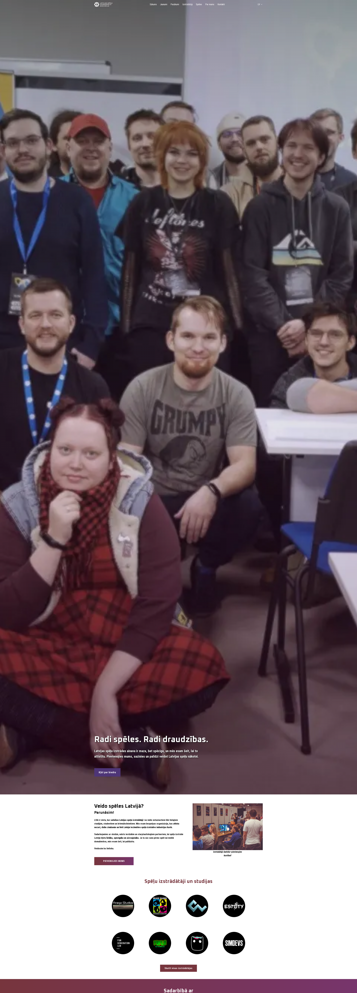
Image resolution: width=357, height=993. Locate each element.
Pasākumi (175, 4)
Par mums (209, 4)
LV (259, 4)
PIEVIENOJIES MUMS (114, 861)
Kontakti (221, 4)
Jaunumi (163, 4)
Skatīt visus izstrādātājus (178, 968)
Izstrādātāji (187, 4)
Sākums (153, 4)
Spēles (199, 4)
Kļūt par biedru (107, 772)
